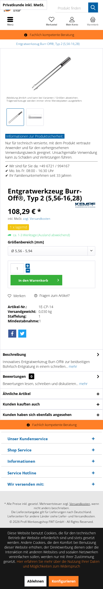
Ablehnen (35, 581)
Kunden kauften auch (21, 404)
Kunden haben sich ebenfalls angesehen (37, 414)
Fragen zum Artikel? (54, 295)
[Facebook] (12, 334)
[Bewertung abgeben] (41, 204)
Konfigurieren (64, 581)
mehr (72, 366)
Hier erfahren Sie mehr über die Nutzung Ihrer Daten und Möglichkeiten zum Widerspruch (58, 564)
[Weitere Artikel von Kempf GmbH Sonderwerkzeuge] (85, 205)
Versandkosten (80, 504)
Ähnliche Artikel (16, 393)
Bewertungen (14, 376)
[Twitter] (22, 334)
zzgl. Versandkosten (36, 218)
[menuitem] (92, 21)
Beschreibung (14, 354)
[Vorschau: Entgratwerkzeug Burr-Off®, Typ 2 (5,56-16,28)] (15, 117)
